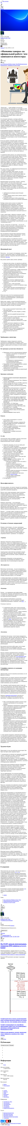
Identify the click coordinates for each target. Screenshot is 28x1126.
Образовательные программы (10, 1116)
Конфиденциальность (8, 1108)
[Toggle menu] (1, 1)
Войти (5, 1084)
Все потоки (5, 1)
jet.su (4, 1064)
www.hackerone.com (21, 656)
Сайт (2, 920)
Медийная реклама (8, 1114)
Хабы (4, 1093)
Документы (6, 1105)
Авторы (5, 1095)
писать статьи (13, 474)
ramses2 (2, 47)
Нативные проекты (8, 1115)
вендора (8, 257)
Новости (5, 1091)
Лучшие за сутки (4, 1045)
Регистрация (6, 1085)
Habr (8, 1124)
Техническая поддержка (15, 1123)
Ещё (5, 1039)
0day (10, 619)
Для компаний (6, 1104)
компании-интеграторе (11, 695)
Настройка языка (4, 1123)
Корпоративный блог (8, 1113)
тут (16, 872)
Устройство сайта (7, 1101)
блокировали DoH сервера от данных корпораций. (13, 954)
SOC (23, 601)
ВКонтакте (5, 920)
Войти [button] (2, 9)
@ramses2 (12, 925)
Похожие (11, 1045)
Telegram (10, 920)
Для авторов (6, 1103)
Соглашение (6, 1106)
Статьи (5, 1090)
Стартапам (6, 1118)
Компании (6, 1094)
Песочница (6, 1096)
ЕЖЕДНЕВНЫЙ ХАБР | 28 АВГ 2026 (10, 936)
